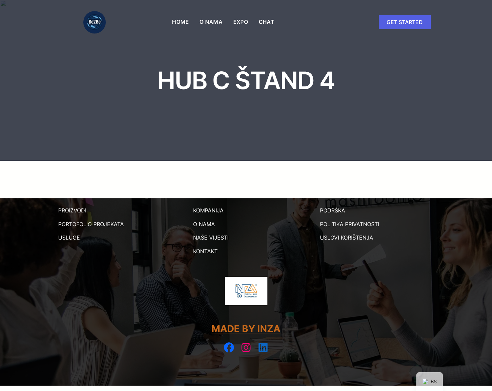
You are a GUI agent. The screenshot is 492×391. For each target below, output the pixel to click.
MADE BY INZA (246, 328)
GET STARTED (405, 22)
